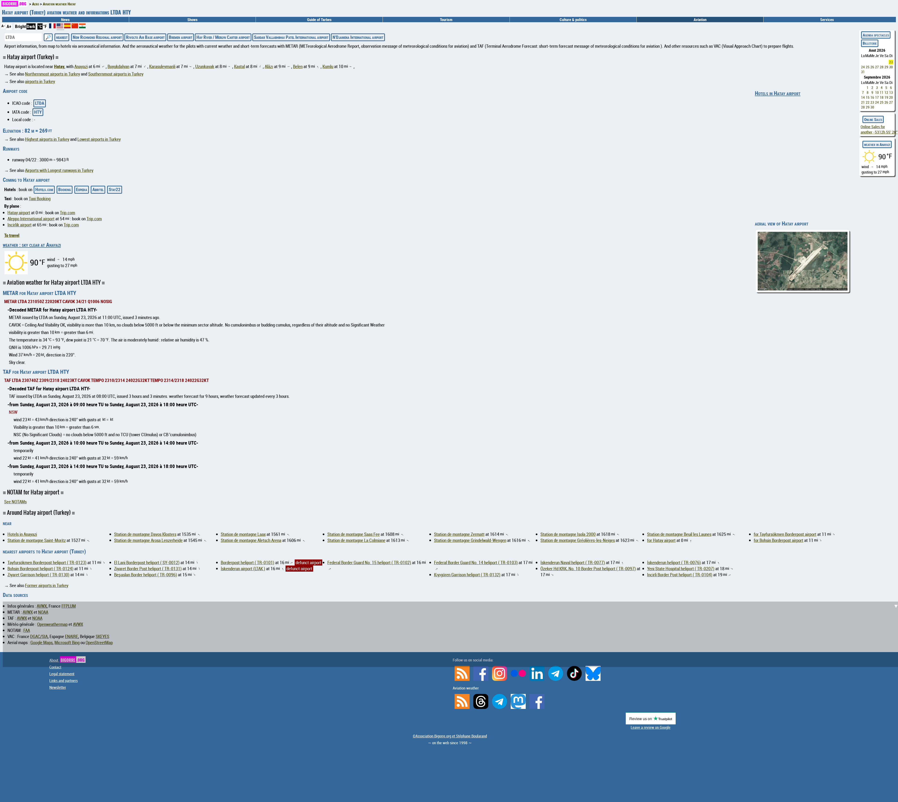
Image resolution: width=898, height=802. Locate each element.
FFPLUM (69, 606)
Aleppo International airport (30, 219)
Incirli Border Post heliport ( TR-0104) (679, 575)
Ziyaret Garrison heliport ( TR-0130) (38, 575)
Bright (20, 26)
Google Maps (41, 642)
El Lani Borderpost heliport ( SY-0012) (147, 562)
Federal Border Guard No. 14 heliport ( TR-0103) (476, 562)
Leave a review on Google (650, 727)
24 (863, 67)
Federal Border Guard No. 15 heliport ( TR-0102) (369, 562)
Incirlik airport (19, 225)
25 (867, 67)
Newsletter (57, 687)
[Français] (53, 27)
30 (891, 67)
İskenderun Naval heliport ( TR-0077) (572, 562)
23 (891, 62)
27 (877, 67)
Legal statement (61, 673)
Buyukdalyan (118, 66)
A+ (9, 26)
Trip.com (67, 213)
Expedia (81, 189)
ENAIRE (71, 636)
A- (3, 25)
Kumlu (327, 66)
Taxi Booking (40, 199)
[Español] (68, 27)
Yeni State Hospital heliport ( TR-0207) (680, 569)
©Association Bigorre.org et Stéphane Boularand (450, 736)
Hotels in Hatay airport (777, 93)
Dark (31, 26)
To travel (11, 235)
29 (886, 67)
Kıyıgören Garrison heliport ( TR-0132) (467, 575)
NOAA (43, 612)
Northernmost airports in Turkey (52, 74)
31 (863, 72)
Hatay (59, 66)
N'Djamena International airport (358, 37)
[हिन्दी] (82, 27)
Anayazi (81, 66)
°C (40, 26)
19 (886, 97)
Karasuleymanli (162, 66)
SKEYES (102, 636)
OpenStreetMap (99, 642)
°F (45, 26)
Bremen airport (180, 37)
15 (867, 97)
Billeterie (870, 43)
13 (891, 92)
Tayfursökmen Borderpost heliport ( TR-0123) (47, 562)
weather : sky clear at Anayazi (32, 244)
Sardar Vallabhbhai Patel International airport (291, 37)
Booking (64, 189)
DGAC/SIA (39, 636)
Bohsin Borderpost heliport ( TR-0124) (40, 569)
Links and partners (63, 680)
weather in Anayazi (877, 144)
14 (863, 97)
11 (882, 92)
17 (877, 97)
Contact (55, 667)
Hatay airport (18, 213)
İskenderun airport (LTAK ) (243, 569)
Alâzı (269, 66)
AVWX (42, 606)
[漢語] (75, 27)
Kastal (239, 66)
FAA (26, 630)
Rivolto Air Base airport (145, 37)
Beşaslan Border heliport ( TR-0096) (145, 575)
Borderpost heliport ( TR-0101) (247, 562)
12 (886, 92)
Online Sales (873, 119)
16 (872, 97)
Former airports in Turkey (46, 585)
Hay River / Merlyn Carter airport (223, 37)
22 (867, 102)
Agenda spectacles (876, 35)
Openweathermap (52, 624)
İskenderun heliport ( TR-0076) (674, 562)
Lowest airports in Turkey (99, 139)
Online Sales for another (879, 129)
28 (882, 67)
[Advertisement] (451, 525)
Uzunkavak (204, 66)
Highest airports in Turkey (47, 139)
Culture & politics (573, 19)
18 (882, 97)
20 (891, 97)
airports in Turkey (40, 81)
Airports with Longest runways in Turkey (59, 170)
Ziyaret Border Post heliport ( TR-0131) (148, 569)
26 (872, 67)
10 (877, 92)
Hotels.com (44, 189)
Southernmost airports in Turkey (115, 74)
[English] (60, 28)
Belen (298, 66)
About (67, 660)
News (65, 19)
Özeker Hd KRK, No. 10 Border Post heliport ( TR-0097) (588, 569)
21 (863, 102)
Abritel (98, 189)
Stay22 (114, 189)
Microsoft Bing (67, 642)
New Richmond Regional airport (97, 37)
